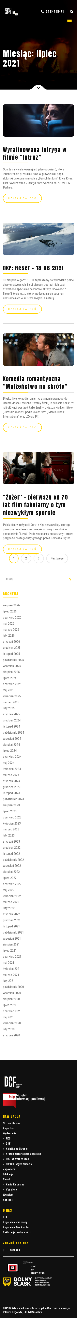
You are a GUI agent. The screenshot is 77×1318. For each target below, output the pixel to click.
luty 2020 (9, 1029)
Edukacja (8, 1174)
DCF (5, 1217)
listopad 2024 (11, 726)
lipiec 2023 (10, 811)
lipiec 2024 (10, 750)
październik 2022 (13, 860)
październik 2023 (13, 799)
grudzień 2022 (12, 847)
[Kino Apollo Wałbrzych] (11, 16)
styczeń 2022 (11, 914)
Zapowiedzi (9, 1169)
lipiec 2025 (10, 678)
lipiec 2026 (10, 611)
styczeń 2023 (11, 841)
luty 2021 (9, 981)
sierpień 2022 (11, 872)
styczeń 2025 (11, 714)
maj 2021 (8, 963)
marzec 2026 (11, 630)
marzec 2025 (11, 702)
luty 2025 (9, 708)
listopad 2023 (11, 793)
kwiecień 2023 (12, 823)
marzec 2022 (11, 902)
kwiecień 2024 (12, 769)
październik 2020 (13, 987)
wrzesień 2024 (12, 738)
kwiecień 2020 (12, 1023)
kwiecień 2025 (12, 696)
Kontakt (8, 1199)
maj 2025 (8, 690)
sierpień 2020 (11, 999)
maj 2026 (8, 623)
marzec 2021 (11, 975)
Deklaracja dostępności (16, 1232)
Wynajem (8, 1194)
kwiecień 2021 (12, 969)
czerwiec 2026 (12, 617)
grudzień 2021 (12, 920)
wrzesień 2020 (12, 993)
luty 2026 (9, 635)
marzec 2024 (11, 775)
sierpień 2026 (11, 605)
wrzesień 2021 (12, 938)
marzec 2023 (11, 829)
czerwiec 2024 (12, 757)
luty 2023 (9, 835)
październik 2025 (13, 660)
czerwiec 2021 (12, 956)
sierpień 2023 (11, 805)
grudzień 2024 (12, 720)
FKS (8, 1138)
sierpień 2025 (11, 672)
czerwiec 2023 (12, 817)
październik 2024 (13, 732)
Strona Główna (11, 1123)
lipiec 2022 (10, 878)
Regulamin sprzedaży (15, 1222)
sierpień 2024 (11, 745)
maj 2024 (8, 763)
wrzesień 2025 (12, 666)
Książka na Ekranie (16, 1148)
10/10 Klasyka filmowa (19, 1164)
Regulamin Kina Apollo (16, 1227)
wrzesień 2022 (12, 866)
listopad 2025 (11, 654)
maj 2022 (8, 890)
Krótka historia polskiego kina (23, 1153)
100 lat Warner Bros (17, 1159)
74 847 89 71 (54, 11)
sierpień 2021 (11, 944)
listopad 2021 (11, 926)
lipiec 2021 (10, 950)
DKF (8, 1143)
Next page (57, 558)
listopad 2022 (11, 854)
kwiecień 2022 (12, 896)
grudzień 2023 (12, 787)
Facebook (14, 1249)
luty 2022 (9, 908)
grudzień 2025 (12, 648)
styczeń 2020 (11, 1035)
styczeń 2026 (11, 641)
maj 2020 (8, 1017)
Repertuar (9, 1128)
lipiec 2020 (10, 1005)
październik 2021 (13, 932)
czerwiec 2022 (12, 884)
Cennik (7, 1179)
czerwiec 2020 (12, 1011)
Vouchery (11, 1189)
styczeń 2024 (11, 781)
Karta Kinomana (15, 1184)
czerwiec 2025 (12, 684)
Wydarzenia (9, 1133)
